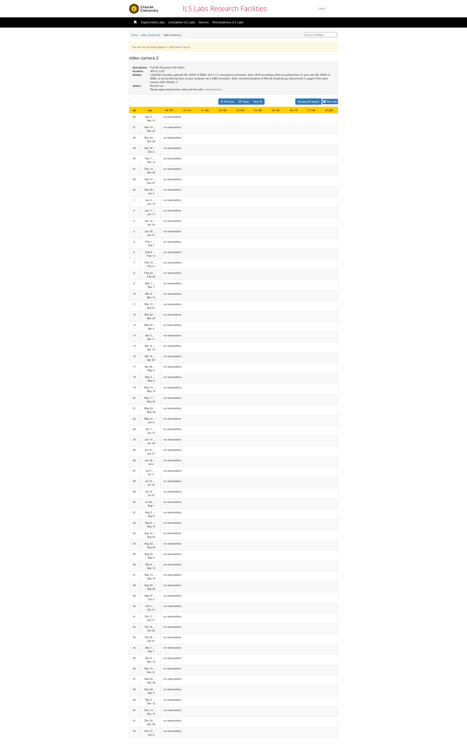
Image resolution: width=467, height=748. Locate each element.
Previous (228, 101)
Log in (322, 8)
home (134, 35)
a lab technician (213, 89)
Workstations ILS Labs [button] (228, 22)
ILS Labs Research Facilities (225, 8)
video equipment (150, 35)
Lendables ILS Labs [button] (181, 22)
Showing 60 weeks (308, 101)
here (177, 47)
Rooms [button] (204, 22)
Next (257, 101)
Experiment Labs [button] (153, 22)
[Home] (144, 8)
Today (245, 101)
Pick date (331, 101)
